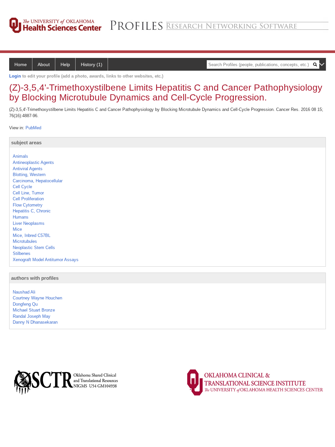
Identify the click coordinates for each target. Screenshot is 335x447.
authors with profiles (35, 278)
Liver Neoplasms (28, 223)
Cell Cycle (22, 186)
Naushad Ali (24, 292)
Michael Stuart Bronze (34, 310)
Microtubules (25, 241)
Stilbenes (21, 253)
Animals (20, 156)
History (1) (91, 64)
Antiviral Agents (28, 168)
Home (20, 64)
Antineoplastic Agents (33, 162)
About (44, 64)
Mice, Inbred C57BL (31, 235)
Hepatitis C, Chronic (32, 210)
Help (65, 64)
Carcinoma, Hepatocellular (37, 180)
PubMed (33, 127)
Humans (20, 217)
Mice (17, 229)
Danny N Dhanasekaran (35, 322)
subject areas (26, 142)
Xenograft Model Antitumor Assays (46, 259)
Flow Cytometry (28, 205)
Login (15, 76)
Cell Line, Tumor (28, 192)
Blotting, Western (29, 174)
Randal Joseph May (31, 316)
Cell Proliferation (28, 198)
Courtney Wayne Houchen (37, 297)
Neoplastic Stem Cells (34, 247)
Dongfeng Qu (25, 304)
